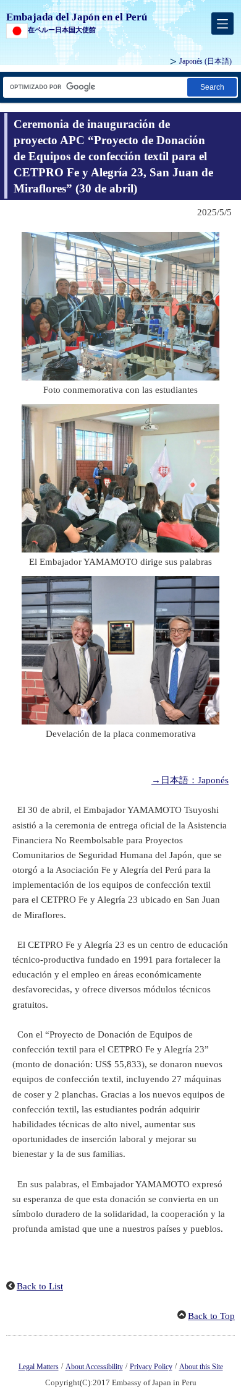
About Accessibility (94, 1366)
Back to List (40, 1286)
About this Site (201, 1366)
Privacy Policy (151, 1366)
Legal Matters (39, 1366)
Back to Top (211, 1316)
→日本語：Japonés (190, 780)
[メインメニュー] (222, 23)
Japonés (205, 61)
